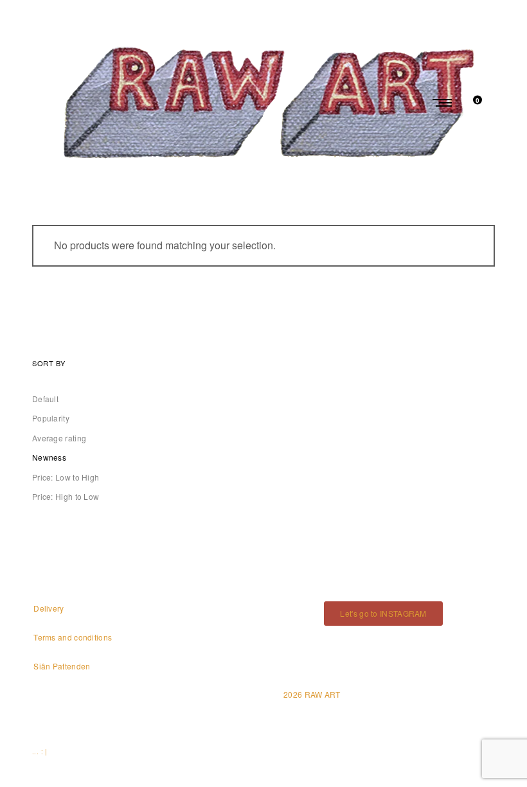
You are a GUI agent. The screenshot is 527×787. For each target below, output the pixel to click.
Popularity (50, 417)
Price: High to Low (65, 496)
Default (45, 398)
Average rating (59, 437)
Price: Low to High (65, 477)
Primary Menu (443, 103)
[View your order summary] (470, 102)
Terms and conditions (72, 637)
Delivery (48, 608)
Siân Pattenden (61, 665)
